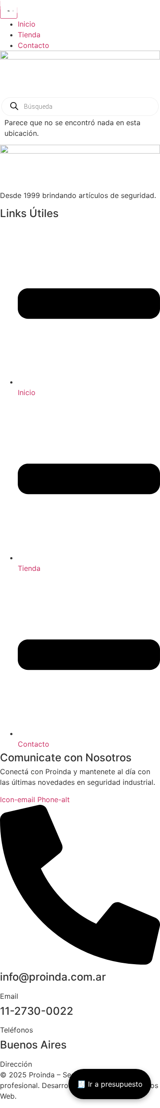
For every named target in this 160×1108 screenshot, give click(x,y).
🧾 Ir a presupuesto (110, 1084)
